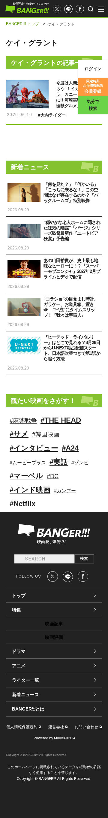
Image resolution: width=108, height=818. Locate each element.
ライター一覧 (25, 680)
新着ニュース (25, 694)
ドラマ (19, 651)
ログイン (93, 68)
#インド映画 (30, 490)
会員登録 (93, 86)
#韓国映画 (45, 434)
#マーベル (26, 476)
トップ (19, 595)
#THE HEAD (60, 420)
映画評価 (54, 637)
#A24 (70, 448)
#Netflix (22, 504)
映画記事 (54, 623)
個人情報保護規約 (22, 727)
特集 (16, 609)
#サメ (19, 434)
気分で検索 (93, 105)
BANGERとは (28, 709)
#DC (52, 476)
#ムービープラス (28, 462)
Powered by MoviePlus (52, 738)
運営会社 (56, 727)
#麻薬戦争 (23, 420)
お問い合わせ (86, 727)
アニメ (19, 665)
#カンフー (65, 490)
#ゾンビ (79, 462)
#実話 (59, 462)
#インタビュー (34, 448)
